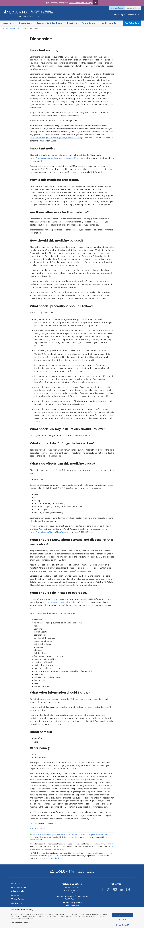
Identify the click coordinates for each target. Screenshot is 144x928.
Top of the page (37, 828)
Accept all (122, 915)
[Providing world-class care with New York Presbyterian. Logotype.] (86, 871)
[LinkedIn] (121, 890)
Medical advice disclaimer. (56, 858)
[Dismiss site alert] (95, 2)
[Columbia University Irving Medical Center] (62, 871)
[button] (8, 23)
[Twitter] (108, 890)
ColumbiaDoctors (117, 8)
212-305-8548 (73, 905)
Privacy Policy (121, 925)
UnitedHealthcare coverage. (81, 3)
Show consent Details (19, 923)
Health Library (15, 29)
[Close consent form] (131, 910)
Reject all (122, 920)
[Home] (28, 13)
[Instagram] (128, 890)
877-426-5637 (73, 899)
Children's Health (133, 8)
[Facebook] (102, 890)
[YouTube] (115, 890)
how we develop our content (52, 849)
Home (5, 29)
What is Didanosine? (30, 29)
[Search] (139, 15)
